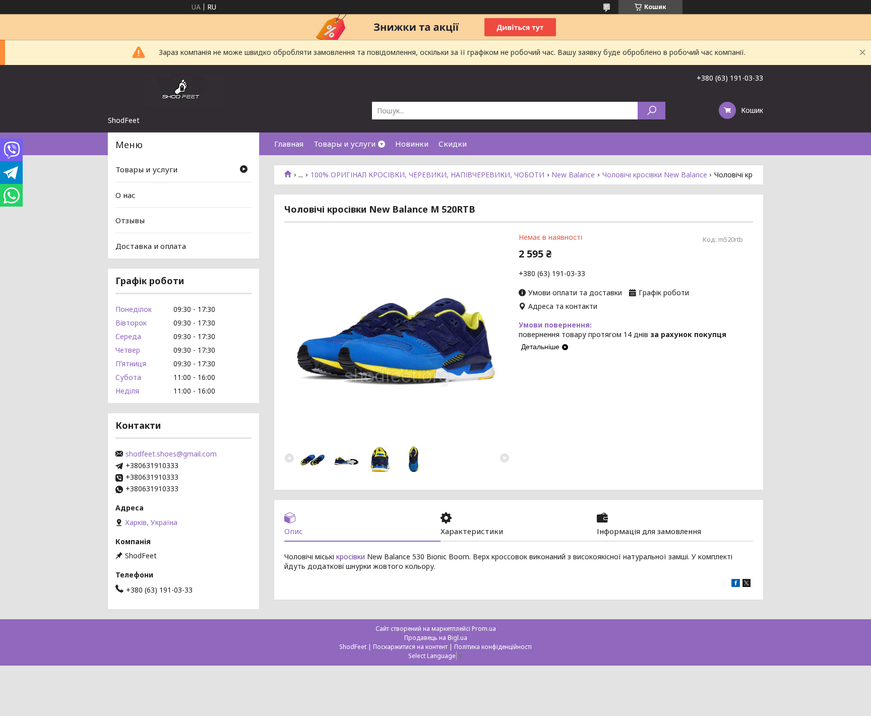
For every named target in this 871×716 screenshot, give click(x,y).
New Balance (573, 174)
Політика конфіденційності (493, 646)
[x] (746, 584)
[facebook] (735, 584)
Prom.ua (484, 628)
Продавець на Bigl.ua (435, 637)
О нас (125, 195)
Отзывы (130, 220)
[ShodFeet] (183, 90)
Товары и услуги (345, 144)
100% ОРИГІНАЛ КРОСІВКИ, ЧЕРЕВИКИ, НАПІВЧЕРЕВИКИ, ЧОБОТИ (427, 174)
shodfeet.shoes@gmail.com (171, 454)
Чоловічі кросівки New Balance (654, 174)
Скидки (453, 144)
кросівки (350, 556)
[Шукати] (651, 110)
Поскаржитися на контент (410, 646)
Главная (288, 144)
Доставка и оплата (150, 246)
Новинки (411, 144)
